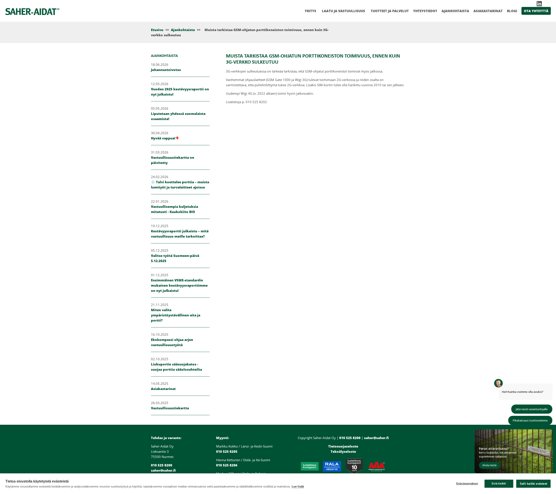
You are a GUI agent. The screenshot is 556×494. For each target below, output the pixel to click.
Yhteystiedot (425, 11)
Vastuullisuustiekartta (170, 408)
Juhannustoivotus (166, 70)
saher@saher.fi (163, 470)
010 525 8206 (226, 465)
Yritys (310, 11)
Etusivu (157, 30)
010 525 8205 (226, 451)
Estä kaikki (499, 483)
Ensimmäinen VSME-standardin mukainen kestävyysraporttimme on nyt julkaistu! (179, 285)
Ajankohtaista (455, 11)
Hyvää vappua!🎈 (165, 138)
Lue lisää (298, 486)
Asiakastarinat (488, 11)
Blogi (512, 11)
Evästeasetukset (467, 483)
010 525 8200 (161, 465)
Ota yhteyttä (536, 11)
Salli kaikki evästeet (533, 483)
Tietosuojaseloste (343, 446)
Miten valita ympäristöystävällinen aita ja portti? (175, 315)
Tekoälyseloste (343, 451)
